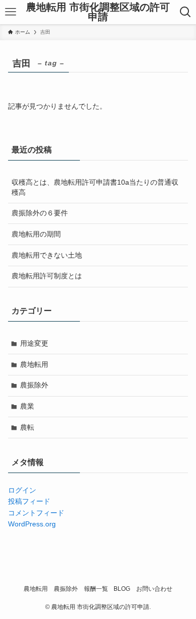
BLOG (122, 588)
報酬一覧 (96, 588)
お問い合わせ (154, 588)
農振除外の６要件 (40, 213)
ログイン (22, 490)
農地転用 (34, 364)
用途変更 (34, 343)
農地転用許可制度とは (47, 276)
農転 (27, 427)
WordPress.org (32, 524)
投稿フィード (29, 501)
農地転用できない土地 (47, 255)
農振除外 (34, 385)
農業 (27, 406)
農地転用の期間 (36, 234)
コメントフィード (36, 513)
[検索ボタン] (185, 12)
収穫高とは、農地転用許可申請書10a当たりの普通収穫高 (95, 187)
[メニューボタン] (11, 12)
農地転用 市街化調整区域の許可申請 (98, 12)
